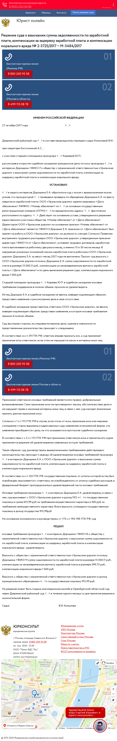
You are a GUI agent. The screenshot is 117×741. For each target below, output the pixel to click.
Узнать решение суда (83, 12)
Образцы (46, 12)
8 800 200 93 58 (37, 642)
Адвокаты (30, 12)
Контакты (61, 12)
